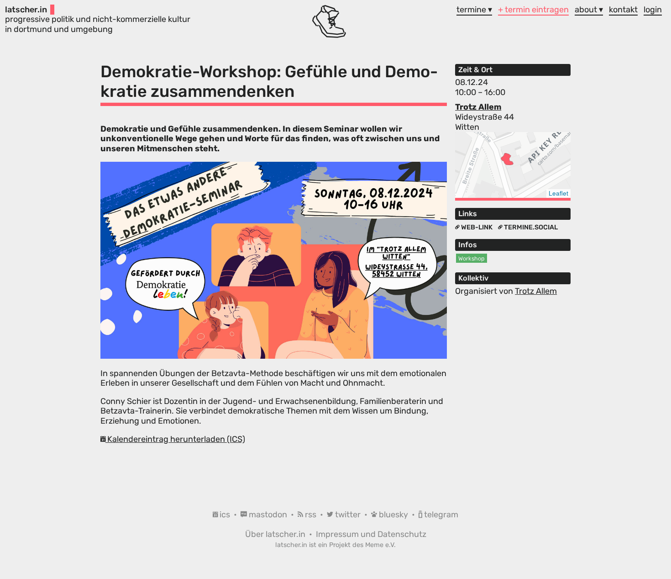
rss (310, 515)
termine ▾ (474, 10)
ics (225, 515)
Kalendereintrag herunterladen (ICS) (175, 439)
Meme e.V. (380, 545)
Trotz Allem (478, 107)
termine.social (530, 227)
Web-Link (477, 227)
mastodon (268, 515)
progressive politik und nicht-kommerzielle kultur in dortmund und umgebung (97, 19)
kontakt (623, 10)
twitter (347, 515)
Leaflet (558, 193)
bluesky (393, 515)
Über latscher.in (276, 534)
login (653, 10)
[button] (507, 159)
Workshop (471, 258)
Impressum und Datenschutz (371, 534)
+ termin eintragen (533, 10)
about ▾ (589, 10)
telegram (440, 515)
